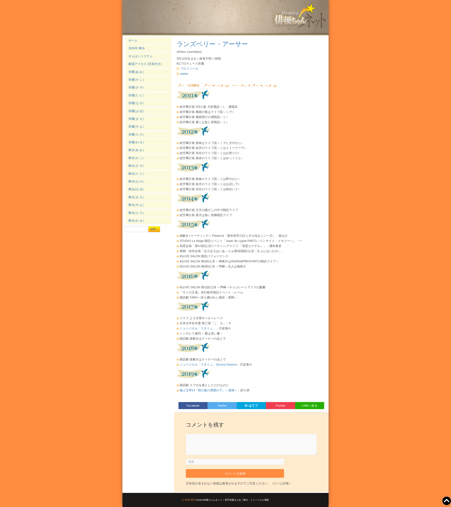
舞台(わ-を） (137, 220)
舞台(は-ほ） (137, 189)
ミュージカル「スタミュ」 (198, 328)
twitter (184, 74)
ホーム (133, 40)
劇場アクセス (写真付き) (145, 64)
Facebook (192, 405)
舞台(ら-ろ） (137, 213)
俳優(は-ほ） (137, 111)
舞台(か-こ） (137, 158)
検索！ (154, 229)
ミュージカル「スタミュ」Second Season (208, 364)
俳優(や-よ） (137, 126)
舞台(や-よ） (137, 205)
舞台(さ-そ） (137, 165)
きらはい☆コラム (140, 56)
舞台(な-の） (137, 181)
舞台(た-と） (137, 173)
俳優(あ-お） (137, 72)
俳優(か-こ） (137, 79)
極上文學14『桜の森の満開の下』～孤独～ (208, 390)
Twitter (222, 405)
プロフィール (189, 68)
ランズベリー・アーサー (212, 44)
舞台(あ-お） (137, 150)
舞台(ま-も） (137, 197)
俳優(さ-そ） (137, 87)
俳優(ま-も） (137, 118)
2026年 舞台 (136, 48)
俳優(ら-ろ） (137, 134)
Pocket (280, 405)
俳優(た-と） (137, 95)
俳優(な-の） (137, 103)
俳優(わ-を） (137, 142)
